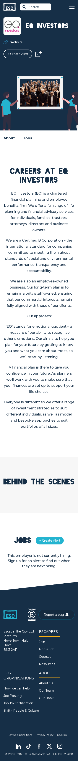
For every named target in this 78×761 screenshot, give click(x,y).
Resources (47, 664)
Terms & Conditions (20, 734)
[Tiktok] (28, 746)
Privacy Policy (45, 734)
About (9, 138)
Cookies (62, 734)
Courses (45, 657)
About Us (46, 683)
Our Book (46, 698)
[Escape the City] (9, 7)
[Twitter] (49, 746)
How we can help (16, 688)
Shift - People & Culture (21, 711)
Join (42, 642)
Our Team (46, 691)
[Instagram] (59, 746)
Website (16, 42)
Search (34, 7)
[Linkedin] (18, 746)
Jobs (27, 138)
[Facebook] (39, 746)
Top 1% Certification (18, 703)
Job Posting (12, 696)
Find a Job (46, 649)
